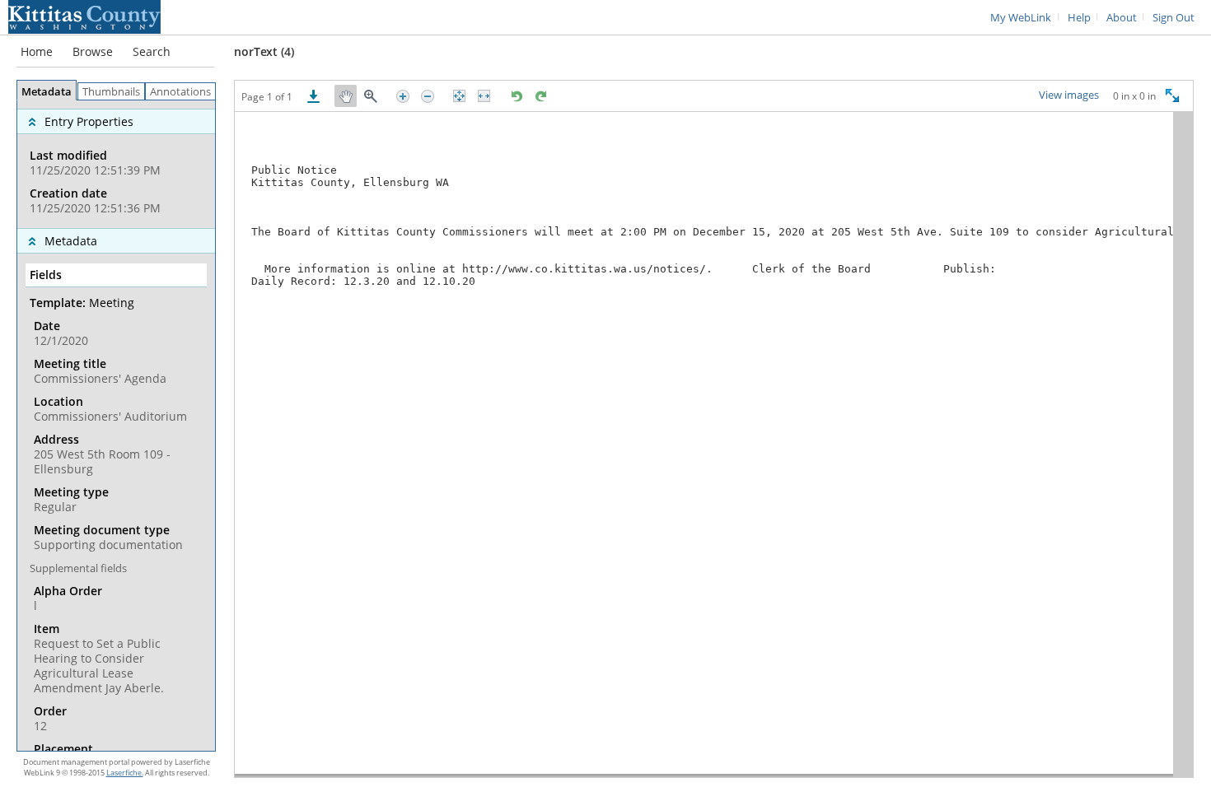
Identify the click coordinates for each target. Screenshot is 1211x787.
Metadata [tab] (46, 92)
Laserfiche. (124, 772)
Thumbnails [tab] (111, 92)
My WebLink (1020, 18)
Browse (92, 51)
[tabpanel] (116, 426)
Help (1079, 18)
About (1121, 18)
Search (152, 51)
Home (37, 51)
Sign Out (1174, 18)
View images (1069, 95)
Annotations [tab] (180, 92)
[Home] (84, 15)
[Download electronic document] (313, 96)
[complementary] (116, 164)
